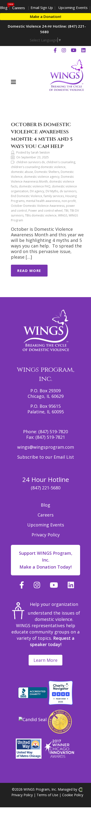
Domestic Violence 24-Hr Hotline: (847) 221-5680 (47, 29)
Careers (18, 8)
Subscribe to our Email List (45, 457)
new (10, 4)
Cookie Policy (72, 795)
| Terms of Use (45, 795)
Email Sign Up (42, 7)
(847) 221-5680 (45, 488)
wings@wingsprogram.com (45, 447)
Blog (4, 7)
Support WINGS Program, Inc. (45, 560)
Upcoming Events (73, 7)
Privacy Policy (46, 535)
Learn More (45, 660)
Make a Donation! (45, 16)
